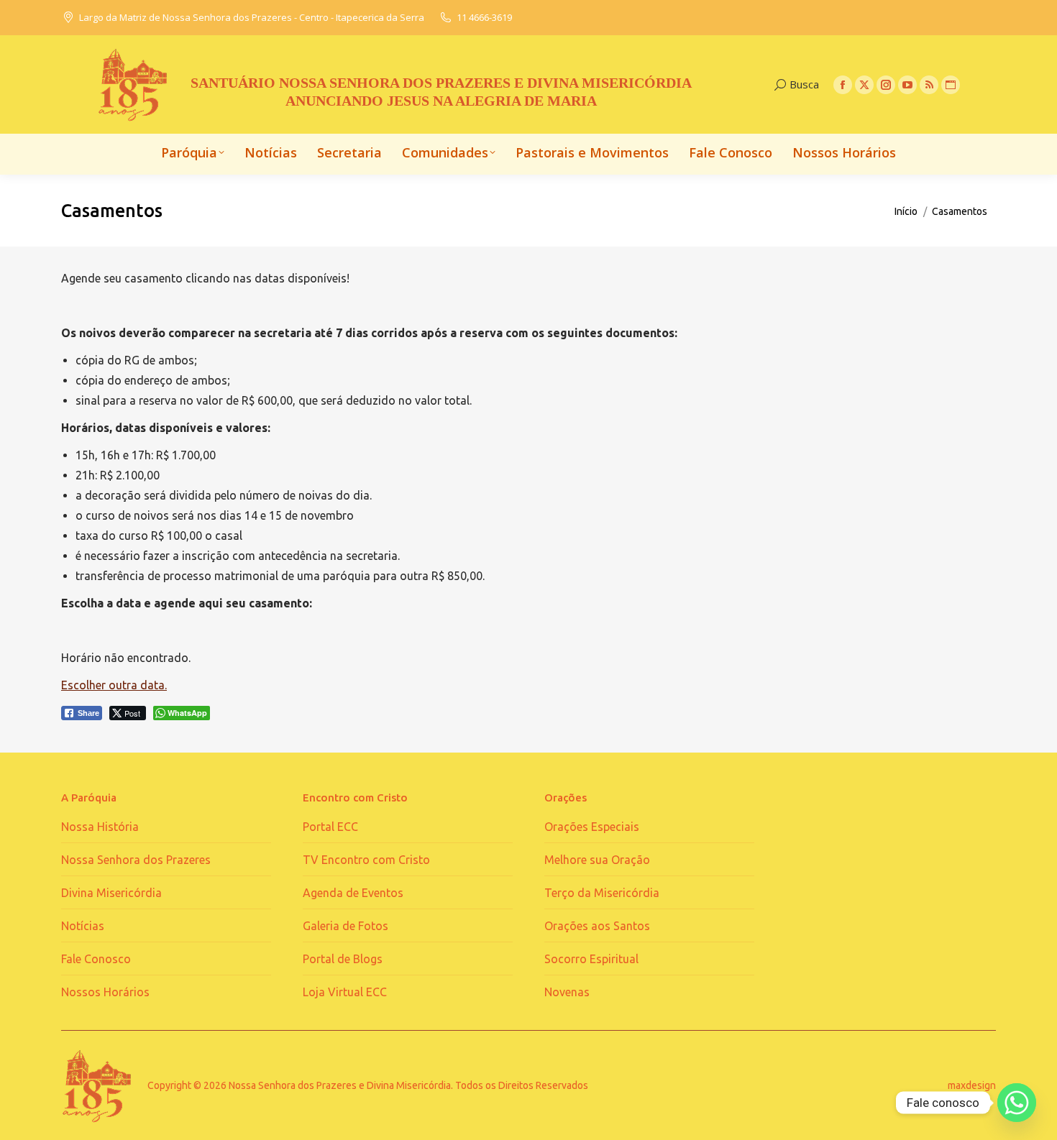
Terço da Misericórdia (601, 892)
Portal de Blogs (343, 958)
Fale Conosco (96, 958)
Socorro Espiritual (591, 958)
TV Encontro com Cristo (366, 859)
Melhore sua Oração (597, 859)
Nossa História (100, 826)
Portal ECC (330, 826)
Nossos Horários (105, 991)
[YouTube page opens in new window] (907, 84)
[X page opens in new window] (864, 84)
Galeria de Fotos (345, 925)
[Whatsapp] (1016, 1102)
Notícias (82, 925)
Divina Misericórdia (111, 892)
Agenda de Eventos (353, 892)
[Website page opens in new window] (950, 84)
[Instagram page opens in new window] (886, 84)
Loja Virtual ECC (345, 991)
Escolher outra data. (114, 685)
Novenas (567, 991)
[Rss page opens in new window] (929, 84)
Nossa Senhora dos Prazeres (136, 859)
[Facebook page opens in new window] (842, 84)
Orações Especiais (591, 826)
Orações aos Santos (597, 925)
